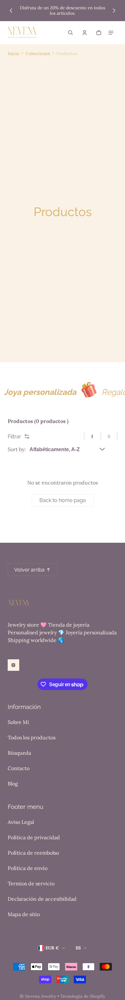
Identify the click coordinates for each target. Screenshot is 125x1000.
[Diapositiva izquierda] (11, 10)
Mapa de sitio (24, 914)
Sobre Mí (18, 722)
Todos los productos (31, 737)
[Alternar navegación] (110, 32)
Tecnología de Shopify (82, 996)
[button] (70, 32)
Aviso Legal (21, 822)
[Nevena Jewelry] (22, 32)
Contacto (18, 768)
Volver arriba (29, 570)
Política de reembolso (33, 853)
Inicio (13, 53)
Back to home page (62, 500)
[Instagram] (13, 665)
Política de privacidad (34, 837)
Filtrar (14, 437)
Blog (13, 783)
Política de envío (27, 868)
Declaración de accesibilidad (42, 899)
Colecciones (38, 53)
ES (78, 948)
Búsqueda (19, 753)
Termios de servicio (31, 883)
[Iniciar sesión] (84, 32)
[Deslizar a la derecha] (114, 10)
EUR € (52, 948)
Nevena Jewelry (40, 996)
